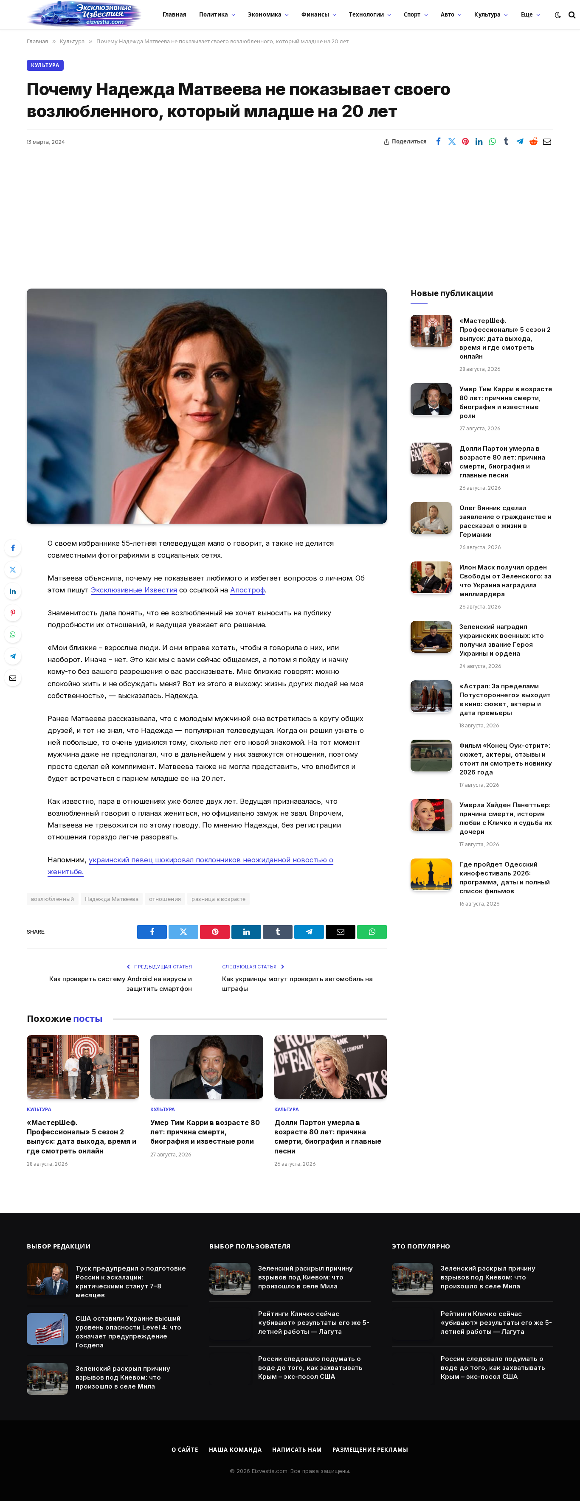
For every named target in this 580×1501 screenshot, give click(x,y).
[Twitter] (12, 569)
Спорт (412, 14)
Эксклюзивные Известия (134, 590)
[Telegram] (12, 656)
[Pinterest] (12, 612)
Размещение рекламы (370, 1449)
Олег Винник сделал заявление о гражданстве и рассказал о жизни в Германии (505, 520)
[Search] (571, 14)
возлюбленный (52, 898)
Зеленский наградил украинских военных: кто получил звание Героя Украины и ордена (501, 639)
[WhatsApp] (12, 634)
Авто (448, 14)
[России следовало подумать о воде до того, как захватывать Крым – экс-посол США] (230, 1369)
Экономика (265, 14)
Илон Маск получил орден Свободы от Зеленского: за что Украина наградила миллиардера (505, 580)
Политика (213, 14)
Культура (487, 14)
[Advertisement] (290, 212)
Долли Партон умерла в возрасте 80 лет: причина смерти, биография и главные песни (327, 1136)
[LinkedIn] (12, 591)
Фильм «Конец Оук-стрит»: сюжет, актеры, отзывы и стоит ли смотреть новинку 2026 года (505, 758)
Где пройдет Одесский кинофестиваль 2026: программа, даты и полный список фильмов (504, 877)
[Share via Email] (547, 142)
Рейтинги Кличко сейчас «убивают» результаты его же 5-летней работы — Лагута (313, 1322)
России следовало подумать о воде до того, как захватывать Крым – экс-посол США (310, 1367)
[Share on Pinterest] (465, 142)
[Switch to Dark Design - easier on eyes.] (558, 14)
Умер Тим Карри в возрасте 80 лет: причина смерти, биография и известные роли (205, 1132)
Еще (527, 14)
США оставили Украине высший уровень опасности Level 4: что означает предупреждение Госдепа (128, 1331)
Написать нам (297, 1449)
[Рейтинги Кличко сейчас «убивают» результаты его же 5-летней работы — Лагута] (230, 1324)
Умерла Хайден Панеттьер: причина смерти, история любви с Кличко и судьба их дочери (505, 817)
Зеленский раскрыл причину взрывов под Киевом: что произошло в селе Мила (123, 1377)
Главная (174, 14)
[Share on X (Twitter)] (451, 142)
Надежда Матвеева (111, 898)
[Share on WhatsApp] (492, 142)
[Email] (12, 677)
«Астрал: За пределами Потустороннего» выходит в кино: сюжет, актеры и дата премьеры (505, 699)
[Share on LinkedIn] (479, 142)
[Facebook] (12, 547)
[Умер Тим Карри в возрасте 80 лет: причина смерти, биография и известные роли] (206, 1066)
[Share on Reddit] (533, 142)
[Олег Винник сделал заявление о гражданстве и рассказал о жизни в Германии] (431, 518)
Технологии (366, 14)
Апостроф (247, 590)
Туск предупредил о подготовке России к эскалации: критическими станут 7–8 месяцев (131, 1281)
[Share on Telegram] (519, 142)
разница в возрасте (218, 898)
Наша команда (235, 1449)
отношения (165, 898)
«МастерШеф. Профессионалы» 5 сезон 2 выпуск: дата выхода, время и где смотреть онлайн (81, 1136)
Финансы (315, 14)
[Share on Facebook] (438, 142)
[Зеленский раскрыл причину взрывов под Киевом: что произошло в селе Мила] (47, 1379)
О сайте (185, 1449)
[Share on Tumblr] (506, 142)
